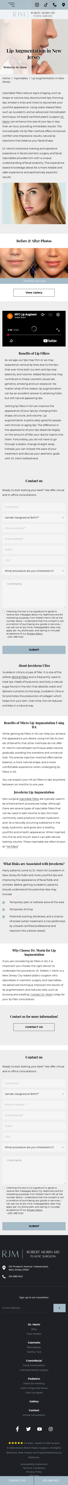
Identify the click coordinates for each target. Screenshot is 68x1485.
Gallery (34, 1401)
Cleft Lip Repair (34, 1393)
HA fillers (12, 846)
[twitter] (28, 1429)
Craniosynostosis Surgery (34, 1370)
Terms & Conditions (34, 1468)
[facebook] (17, 1429)
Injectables (21, 78)
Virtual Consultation (34, 1415)
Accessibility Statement (34, 1464)
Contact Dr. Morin (42, 994)
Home (6, 78)
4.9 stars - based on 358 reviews (41, 1443)
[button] (63, 5)
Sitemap (34, 1476)
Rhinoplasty (34, 1347)
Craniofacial (34, 1361)
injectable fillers (29, 799)
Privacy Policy (35, 634)
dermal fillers (20, 677)
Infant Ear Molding (34, 1384)
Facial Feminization (34, 1365)
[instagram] (51, 1429)
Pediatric (34, 1379)
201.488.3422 (16, 1276)
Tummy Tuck (34, 1352)
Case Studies (34, 1334)
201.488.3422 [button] (51, 1480)
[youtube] (39, 1429)
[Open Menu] (11, 5)
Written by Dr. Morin (15, 67)
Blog (34, 1329)
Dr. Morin (34, 1324)
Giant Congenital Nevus (34, 1388)
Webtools (33, 1457)
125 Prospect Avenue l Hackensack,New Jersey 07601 (28, 1268)
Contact (34, 1410)
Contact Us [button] (17, 1480)
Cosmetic (34, 1342)
